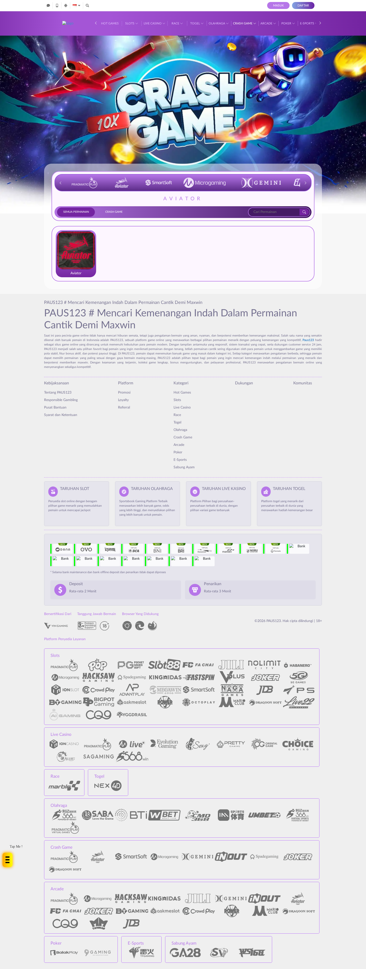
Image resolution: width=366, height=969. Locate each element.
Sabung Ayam (184, 467)
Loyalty (123, 400)
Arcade (266, 23)
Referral (124, 407)
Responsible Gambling (61, 400)
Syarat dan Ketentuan (60, 415)
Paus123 (308, 340)
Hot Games (110, 23)
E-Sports (307, 23)
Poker (286, 23)
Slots (130, 23)
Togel (195, 23)
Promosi (124, 392)
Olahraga (217, 23)
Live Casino (153, 23)
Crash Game (243, 23)
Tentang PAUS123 (57, 392)
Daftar (303, 5)
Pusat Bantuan (55, 407)
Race (176, 23)
